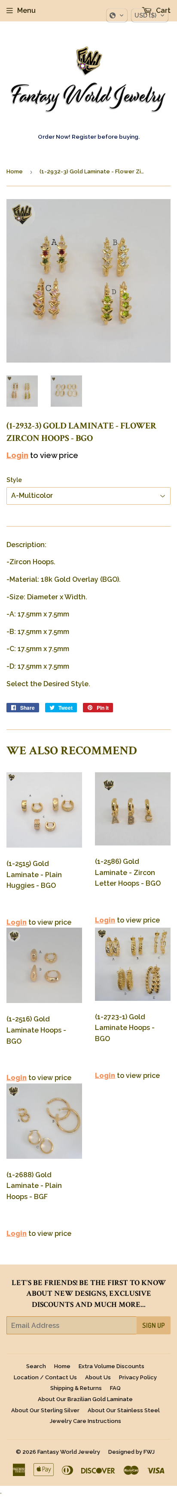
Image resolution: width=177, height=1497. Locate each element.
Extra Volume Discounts (111, 1366)
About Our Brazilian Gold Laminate (85, 1399)
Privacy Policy (138, 1377)
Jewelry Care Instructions (85, 1421)
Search (36, 1366)
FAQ (115, 1388)
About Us (98, 1377)
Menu (26, 10)
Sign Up (153, 1325)
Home (14, 171)
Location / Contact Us (45, 1377)
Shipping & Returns (76, 1388)
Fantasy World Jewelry (68, 1452)
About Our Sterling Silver (45, 1410)
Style (14, 479)
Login (17, 455)
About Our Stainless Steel (124, 1410)
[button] (117, 15)
